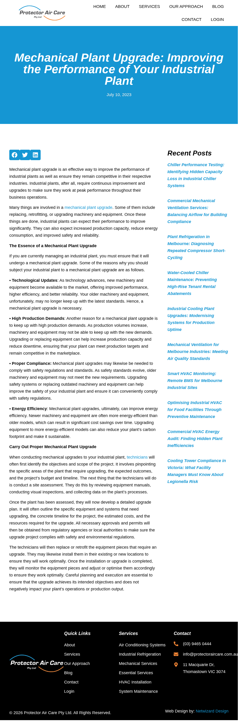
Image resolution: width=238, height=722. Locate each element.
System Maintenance (138, 691)
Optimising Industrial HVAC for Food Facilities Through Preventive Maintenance (194, 409)
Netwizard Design (212, 711)
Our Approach (186, 6)
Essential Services (136, 672)
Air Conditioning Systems (142, 645)
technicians (137, 457)
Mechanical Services (138, 663)
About (122, 6)
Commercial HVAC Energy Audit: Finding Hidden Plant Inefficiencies (194, 438)
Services (149, 6)
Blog (218, 6)
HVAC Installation (135, 682)
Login (217, 19)
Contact (192, 19)
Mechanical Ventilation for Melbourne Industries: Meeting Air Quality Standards (197, 351)
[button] (14, 155)
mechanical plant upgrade (88, 207)
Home (99, 6)
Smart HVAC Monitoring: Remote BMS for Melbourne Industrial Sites (194, 380)
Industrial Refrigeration (140, 654)
